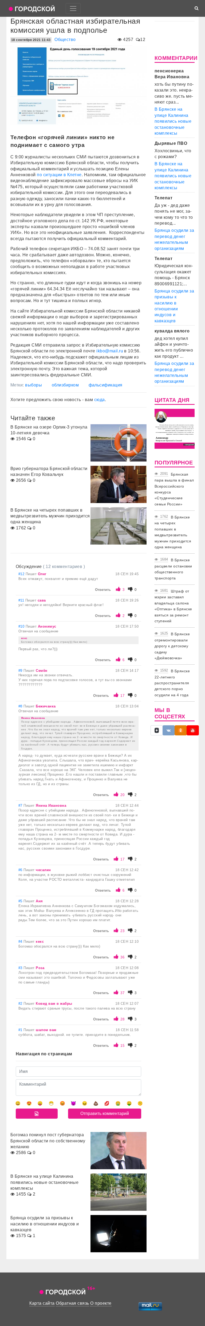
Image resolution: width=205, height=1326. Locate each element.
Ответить (103, 590)
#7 (20, 806)
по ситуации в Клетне (59, 174)
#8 (20, 706)
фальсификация (106, 385)
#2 (20, 1004)
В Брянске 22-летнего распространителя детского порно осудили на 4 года (172, 683)
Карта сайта (41, 1303)
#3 (20, 968)
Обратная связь (72, 1303)
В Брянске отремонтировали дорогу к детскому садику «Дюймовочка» (172, 646)
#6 (20, 870)
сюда (99, 399)
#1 (20, 1030)
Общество (65, 39)
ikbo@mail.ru (109, 351)
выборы (33, 385)
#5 (20, 901)
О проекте (100, 1303)
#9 (20, 671)
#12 (22, 574)
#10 (22, 626)
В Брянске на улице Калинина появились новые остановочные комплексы (173, 121)
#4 (20, 942)
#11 (21, 600)
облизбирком (65, 385)
